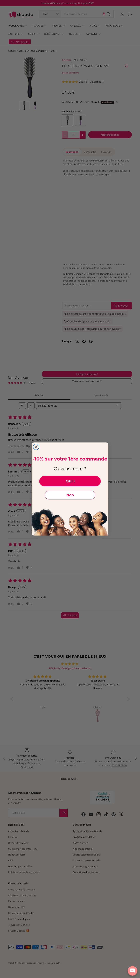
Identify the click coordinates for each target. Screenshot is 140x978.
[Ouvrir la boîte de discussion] (132, 971)
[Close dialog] (36, 447)
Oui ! (70, 481)
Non (70, 495)
